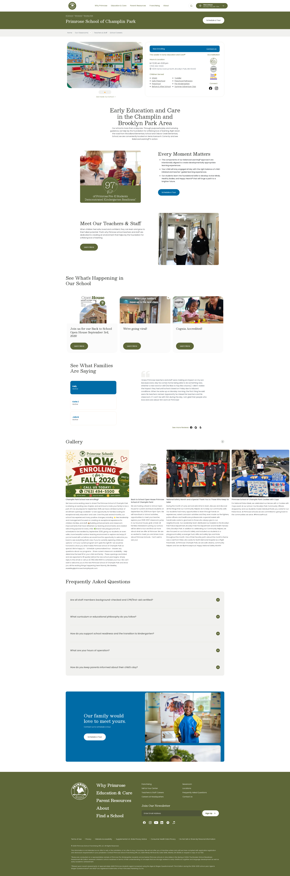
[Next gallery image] (222, 441)
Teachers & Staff (100, 33)
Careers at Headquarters (153, 796)
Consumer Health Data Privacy (163, 839)
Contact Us (211, 49)
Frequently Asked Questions (194, 792)
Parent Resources (113, 800)
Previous (65, 65)
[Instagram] (216, 88)
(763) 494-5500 (157, 66)
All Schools (69, 16)
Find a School (109, 815)
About (102, 808)
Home (69, 33)
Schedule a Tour (213, 20)
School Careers (116, 33)
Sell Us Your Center (150, 788)
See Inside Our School (105, 97)
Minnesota (78, 16)
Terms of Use (76, 839)
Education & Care (114, 792)
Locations (186, 788)
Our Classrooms (81, 33)
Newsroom (187, 784)
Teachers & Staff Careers (153, 792)
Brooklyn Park (88, 16)
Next (144, 65)
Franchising (147, 784)
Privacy (88, 839)
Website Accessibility (103, 839)
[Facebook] (210, 88)
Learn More (89, 247)
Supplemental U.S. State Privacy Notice (131, 839)
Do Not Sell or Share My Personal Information (197, 839)
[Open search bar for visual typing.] (191, 6)
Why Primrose (110, 785)
